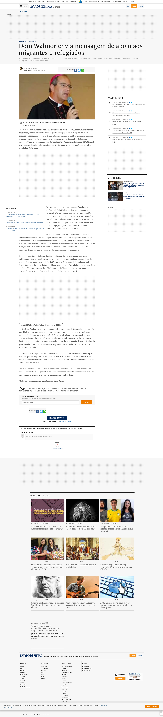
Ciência (64, 681)
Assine (134, 6)
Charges (64, 677)
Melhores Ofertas (92, 2)
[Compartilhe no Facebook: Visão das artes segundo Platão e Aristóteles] (81, 562)
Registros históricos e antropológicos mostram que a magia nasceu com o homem (45, 628)
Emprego (64, 674)
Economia (23, 670)
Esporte (41, 2)
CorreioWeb (85, 666)
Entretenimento (53, 2)
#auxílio (63, 388)
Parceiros (117, 2)
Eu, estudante (86, 670)
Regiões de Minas (67, 666)
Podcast (64, 693)
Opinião (64, 668)
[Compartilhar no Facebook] (75, 70)
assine (69, 421)
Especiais (64, 670)
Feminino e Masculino (68, 683)
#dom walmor (53, 390)
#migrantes (24, 390)
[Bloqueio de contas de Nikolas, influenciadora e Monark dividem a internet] (117, 510)
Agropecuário (66, 697)
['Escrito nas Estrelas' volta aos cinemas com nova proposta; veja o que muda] (115, 196)
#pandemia (35, 390)
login (62, 421)
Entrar (141, 6)
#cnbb (43, 390)
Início (20, 11)
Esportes (64, 689)
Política (22, 668)
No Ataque (65, 695)
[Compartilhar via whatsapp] (82, 70)
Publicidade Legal (25, 687)
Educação (23, 685)
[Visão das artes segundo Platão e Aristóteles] (82, 549)
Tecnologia (65, 687)
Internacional (24, 674)
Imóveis (73, 2)
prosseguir (152, 706)
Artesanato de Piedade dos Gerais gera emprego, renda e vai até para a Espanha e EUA (47, 566)
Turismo (64, 679)
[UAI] (80, 1)
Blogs (42, 672)
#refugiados (73, 388)
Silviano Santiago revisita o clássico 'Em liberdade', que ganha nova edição (47, 605)
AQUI (132, 2)
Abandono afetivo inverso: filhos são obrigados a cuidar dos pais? (81, 527)
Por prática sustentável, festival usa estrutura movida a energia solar (80, 605)
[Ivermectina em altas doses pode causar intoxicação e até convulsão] (47, 510)
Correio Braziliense (87, 668)
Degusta (64, 685)
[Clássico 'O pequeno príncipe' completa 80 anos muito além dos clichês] (117, 549)
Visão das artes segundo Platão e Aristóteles (81, 565)
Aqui (42, 674)
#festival (31, 388)
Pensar (64, 691)
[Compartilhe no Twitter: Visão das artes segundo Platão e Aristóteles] (82, 562)
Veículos (64, 2)
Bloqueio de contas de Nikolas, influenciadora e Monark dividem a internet (116, 528)
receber (86, 402)
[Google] (57, 445)
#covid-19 (65, 390)
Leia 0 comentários (56, 418)
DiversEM (22, 677)
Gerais (56, 6)
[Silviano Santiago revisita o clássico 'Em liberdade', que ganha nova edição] (47, 587)
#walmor (74, 390)
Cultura (22, 683)
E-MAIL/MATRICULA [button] (58, 448)
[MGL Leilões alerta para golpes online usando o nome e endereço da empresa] (117, 587)
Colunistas (23, 681)
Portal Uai (44, 666)
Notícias (32, 2)
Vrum (42, 677)
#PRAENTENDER (67, 672)
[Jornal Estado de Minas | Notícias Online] (41, 6)
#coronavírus (53, 388)
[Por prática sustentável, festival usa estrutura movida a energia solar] (82, 587)
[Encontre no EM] (128, 6)
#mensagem (41, 388)
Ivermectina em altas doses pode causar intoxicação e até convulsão (47, 527)
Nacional (22, 672)
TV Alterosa (106, 2)
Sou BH (125, 2)
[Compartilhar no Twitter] (79, 70)
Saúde (22, 679)
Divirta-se (64, 701)
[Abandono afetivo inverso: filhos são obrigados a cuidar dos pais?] (82, 510)
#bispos (83, 388)
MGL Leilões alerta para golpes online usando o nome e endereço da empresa (116, 605)
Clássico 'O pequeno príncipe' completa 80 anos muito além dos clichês (116, 566)
